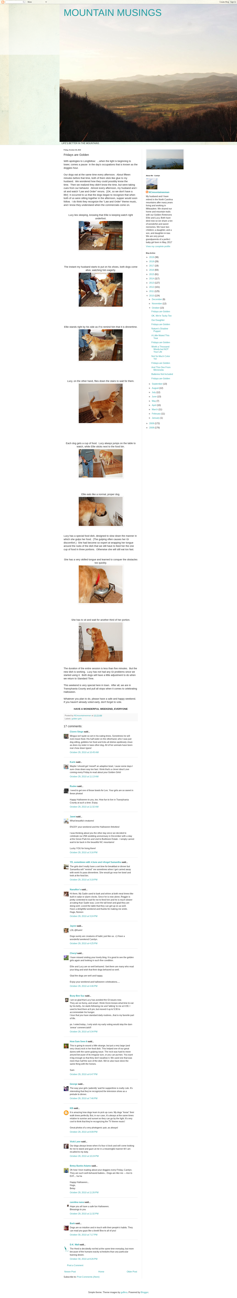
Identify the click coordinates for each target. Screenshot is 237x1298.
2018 (152, 261)
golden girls (77, 719)
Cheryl (73, 953)
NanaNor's (75, 889)
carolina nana (77, 1202)
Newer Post (70, 1272)
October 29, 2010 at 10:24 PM (84, 1156)
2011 (151, 291)
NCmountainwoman (159, 192)
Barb (72, 1223)
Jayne (73, 926)
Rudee (73, 786)
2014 (152, 278)
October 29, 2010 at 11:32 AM (84, 807)
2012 (152, 287)
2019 (152, 257)
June (154, 396)
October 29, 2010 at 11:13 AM (84, 776)
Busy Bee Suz (77, 996)
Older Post (132, 1272)
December (157, 299)
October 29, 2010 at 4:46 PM (83, 986)
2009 (152, 423)
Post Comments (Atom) (88, 1277)
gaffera (124, 1292)
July (154, 392)
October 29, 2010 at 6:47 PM (83, 1074)
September (157, 384)
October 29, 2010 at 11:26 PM (84, 1192)
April (154, 405)
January (156, 418)
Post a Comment (75, 1265)
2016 (152, 270)
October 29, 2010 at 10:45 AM (84, 752)
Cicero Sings (76, 732)
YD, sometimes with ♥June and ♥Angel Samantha (95, 862)
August (155, 388)
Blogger (144, 1292)
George (73, 1084)
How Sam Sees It (78, 1041)
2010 (152, 295)
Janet (73, 816)
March (155, 409)
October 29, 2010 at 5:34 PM (83, 1031)
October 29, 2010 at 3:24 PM (83, 916)
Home (101, 1272)
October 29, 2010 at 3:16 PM (83, 852)
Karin (72, 762)
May (154, 401)
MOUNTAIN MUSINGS (113, 12)
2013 (152, 283)
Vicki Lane (75, 1141)
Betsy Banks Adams (80, 1166)
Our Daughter (158, 320)
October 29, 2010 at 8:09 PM (83, 1132)
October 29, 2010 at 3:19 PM (83, 880)
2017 (152, 266)
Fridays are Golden (160, 311)
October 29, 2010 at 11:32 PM (84, 1214)
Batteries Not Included (162, 374)
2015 (152, 274)
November (157, 303)
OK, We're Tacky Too (161, 316)
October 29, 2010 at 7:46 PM (83, 1098)
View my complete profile (158, 246)
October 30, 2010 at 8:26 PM (83, 1259)
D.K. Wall (74, 1244)
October (156, 308)
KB (71, 1108)
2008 (152, 427)
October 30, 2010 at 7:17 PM (83, 1235)
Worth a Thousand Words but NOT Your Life (160, 349)
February (156, 414)
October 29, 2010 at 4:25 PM (83, 943)
